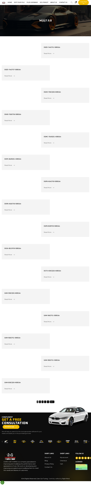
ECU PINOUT (44, 2)
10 (48, 401)
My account (64, 457)
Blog (46, 461)
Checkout (63, 461)
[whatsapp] (2, 482)
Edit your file (19, 2)
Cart (61, 464)
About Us (53, 2)
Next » (52, 401)
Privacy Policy (49, 464)
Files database (32, 2)
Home (10, 2)
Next (88, 441)
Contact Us (63, 2)
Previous (2, 441)
